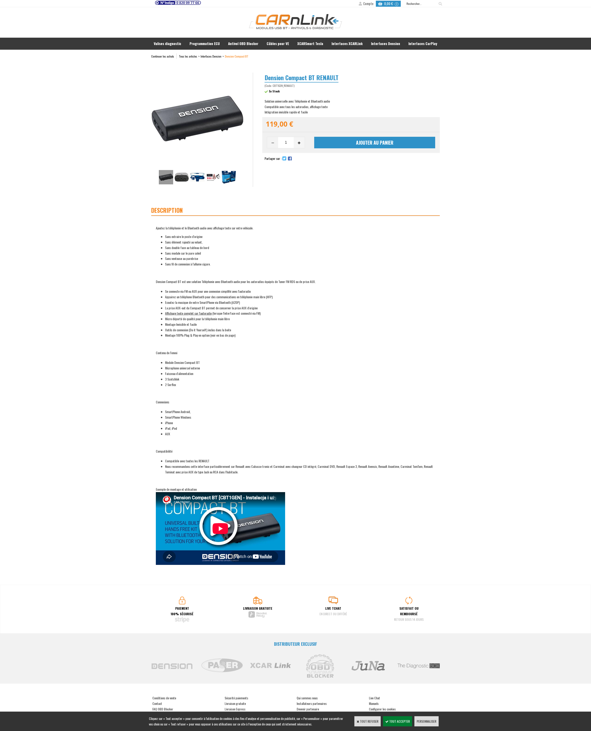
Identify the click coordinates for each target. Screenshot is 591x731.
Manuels (374, 703)
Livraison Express (235, 709)
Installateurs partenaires (312, 703)
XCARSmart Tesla (310, 43)
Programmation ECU (205, 43)
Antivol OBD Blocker (243, 43)
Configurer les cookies (382, 709)
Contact (157, 703)
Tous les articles (188, 56)
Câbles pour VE (278, 43)
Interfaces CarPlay (422, 43)
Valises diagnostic (167, 43)
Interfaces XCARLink (347, 43)
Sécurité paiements (236, 697)
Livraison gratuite (235, 703)
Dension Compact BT (236, 56)
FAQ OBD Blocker (162, 709)
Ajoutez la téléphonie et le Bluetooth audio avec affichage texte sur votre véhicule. (236, 254)
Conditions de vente (164, 697)
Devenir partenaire (308, 709)
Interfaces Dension (385, 43)
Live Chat (374, 697)
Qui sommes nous (307, 697)
